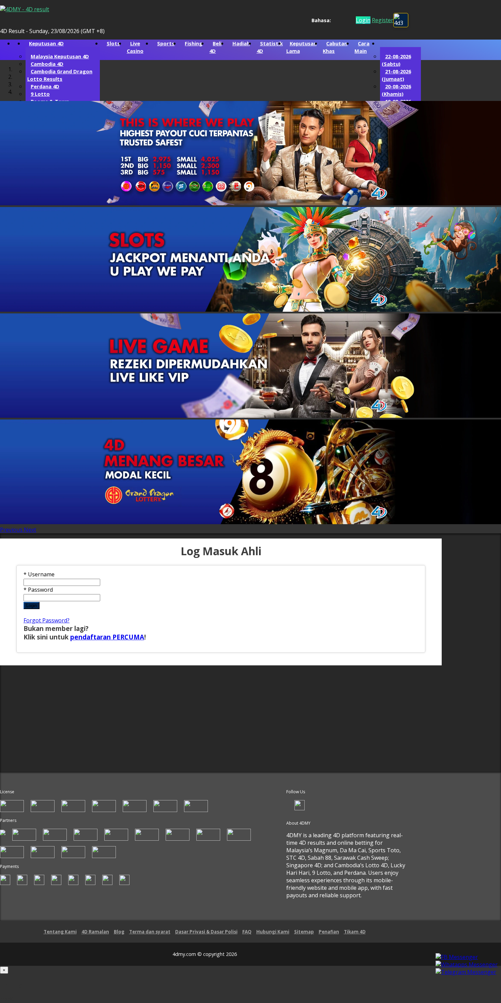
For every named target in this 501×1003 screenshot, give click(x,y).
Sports (165, 43)
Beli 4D (215, 47)
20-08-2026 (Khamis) (396, 90)
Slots (113, 43)
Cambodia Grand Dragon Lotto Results (59, 75)
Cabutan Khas (335, 47)
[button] (12, 529)
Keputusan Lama (301, 47)
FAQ (247, 932)
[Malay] (347, 20)
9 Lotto (40, 93)
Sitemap (304, 932)
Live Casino (135, 47)
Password (38, 589)
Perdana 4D (45, 86)
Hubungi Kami (272, 932)
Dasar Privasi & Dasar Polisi (206, 932)
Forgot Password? (47, 620)
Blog (119, 932)
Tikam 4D (355, 932)
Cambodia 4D (47, 63)
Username (39, 574)
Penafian (329, 932)
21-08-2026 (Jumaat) (396, 75)
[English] (334, 20)
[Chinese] (341, 20)
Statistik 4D (270, 47)
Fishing (193, 43)
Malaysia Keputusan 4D (60, 56)
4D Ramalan (95, 932)
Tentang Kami (60, 932)
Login (31, 605)
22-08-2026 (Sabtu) (396, 60)
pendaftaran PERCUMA (107, 637)
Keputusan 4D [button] (46, 43)
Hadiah (241, 43)
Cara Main (361, 47)
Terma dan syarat (149, 932)
